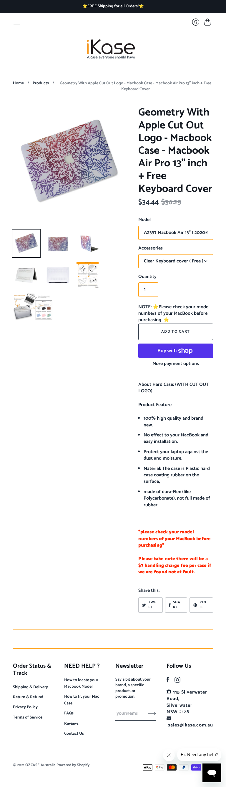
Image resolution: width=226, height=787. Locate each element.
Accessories (150, 248)
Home (18, 84)
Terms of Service (27, 717)
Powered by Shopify (73, 765)
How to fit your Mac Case (81, 699)
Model (144, 220)
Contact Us (74, 733)
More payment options (175, 364)
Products (41, 84)
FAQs (69, 713)
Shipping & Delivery (30, 687)
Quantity (147, 277)
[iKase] (113, 48)
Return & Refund (28, 697)
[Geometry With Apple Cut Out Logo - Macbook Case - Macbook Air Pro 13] (26, 243)
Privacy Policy (25, 707)
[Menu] (17, 22)
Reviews (71, 723)
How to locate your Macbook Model (81, 683)
